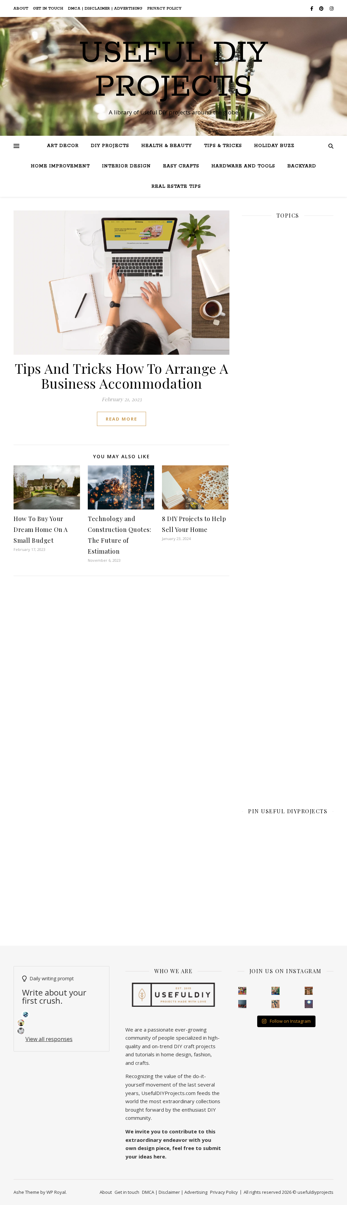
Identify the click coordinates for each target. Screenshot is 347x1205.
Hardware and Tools (243, 166)
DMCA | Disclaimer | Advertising (105, 8)
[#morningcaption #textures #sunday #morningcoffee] (275, 1004)
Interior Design (126, 166)
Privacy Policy (164, 8)
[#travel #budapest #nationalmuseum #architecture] (309, 1004)
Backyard (301, 166)
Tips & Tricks (223, 146)
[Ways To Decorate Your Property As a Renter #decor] (275, 991)
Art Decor (63, 146)
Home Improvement (60, 166)
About (21, 8)
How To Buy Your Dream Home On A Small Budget (41, 529)
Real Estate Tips (176, 186)
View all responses (49, 1039)
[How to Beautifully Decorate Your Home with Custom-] (242, 991)
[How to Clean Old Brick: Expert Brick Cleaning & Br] (309, 991)
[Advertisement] (287, 459)
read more (121, 419)
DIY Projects (110, 146)
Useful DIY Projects (173, 70)
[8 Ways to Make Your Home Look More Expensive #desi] (242, 1004)
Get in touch (48, 8)
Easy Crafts (181, 166)
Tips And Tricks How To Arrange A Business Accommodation (121, 375)
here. (160, 1156)
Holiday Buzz (274, 146)
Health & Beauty (166, 146)
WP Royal (56, 1192)
